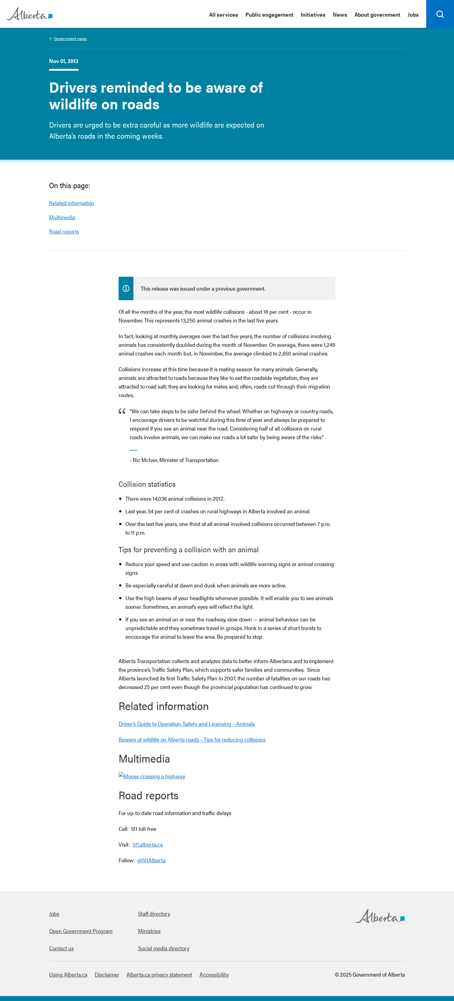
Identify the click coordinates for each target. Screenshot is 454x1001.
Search (440, 27)
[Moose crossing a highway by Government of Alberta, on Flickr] (152, 776)
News (340, 14)
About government (377, 14)
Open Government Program (80, 931)
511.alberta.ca (147, 844)
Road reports (64, 231)
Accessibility (214, 974)
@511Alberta (151, 860)
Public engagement (269, 14)
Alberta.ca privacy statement (159, 974)
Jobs (413, 14)
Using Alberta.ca (68, 974)
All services (223, 14)
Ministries (149, 931)
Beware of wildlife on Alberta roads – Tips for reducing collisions (192, 739)
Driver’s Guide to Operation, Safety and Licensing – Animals (187, 723)
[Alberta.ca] (29, 13)
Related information (71, 203)
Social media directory (163, 948)
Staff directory (154, 913)
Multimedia (62, 217)
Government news (70, 38)
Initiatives (313, 14)
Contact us (61, 948)
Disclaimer (107, 974)
